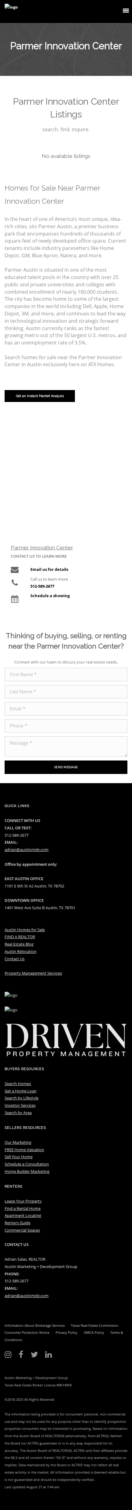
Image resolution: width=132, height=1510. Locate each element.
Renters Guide (17, 1222)
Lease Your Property (23, 1201)
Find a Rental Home (23, 1208)
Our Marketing (18, 1142)
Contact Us (15, 958)
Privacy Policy (66, 1332)
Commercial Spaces (22, 1230)
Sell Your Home (19, 1156)
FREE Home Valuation (24, 1149)
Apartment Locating (23, 1215)
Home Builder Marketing (27, 1171)
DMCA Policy (94, 1332)
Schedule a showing (50, 595)
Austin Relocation (21, 951)
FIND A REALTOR (20, 936)
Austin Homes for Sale (25, 929)
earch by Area (19, 1112)
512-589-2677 (42, 586)
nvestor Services (21, 1105)
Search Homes (18, 1083)
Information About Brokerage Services (35, 1325)
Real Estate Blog (19, 944)
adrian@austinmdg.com (27, 849)
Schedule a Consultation (27, 1164)
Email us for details (49, 569)
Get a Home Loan (21, 1091)
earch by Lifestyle (22, 1098)
